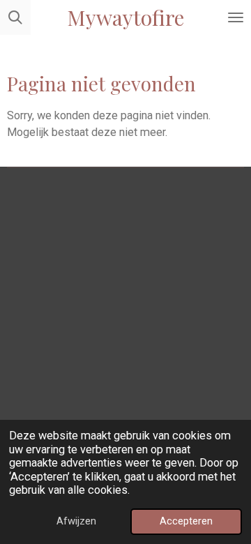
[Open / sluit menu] (235, 17)
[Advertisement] (125, 307)
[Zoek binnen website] (15, 17)
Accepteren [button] (186, 521)
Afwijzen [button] (76, 521)
